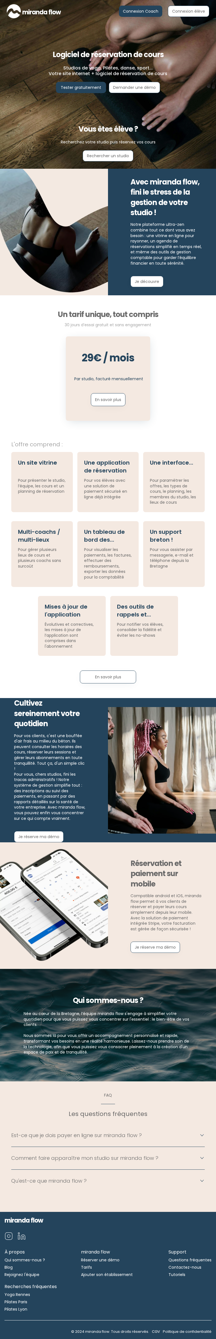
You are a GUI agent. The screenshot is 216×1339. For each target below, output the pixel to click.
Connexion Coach (140, 11)
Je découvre (147, 281)
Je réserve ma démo (38, 837)
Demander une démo (134, 87)
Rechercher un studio (108, 156)
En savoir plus (108, 399)
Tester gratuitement (81, 87)
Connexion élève (188, 11)
